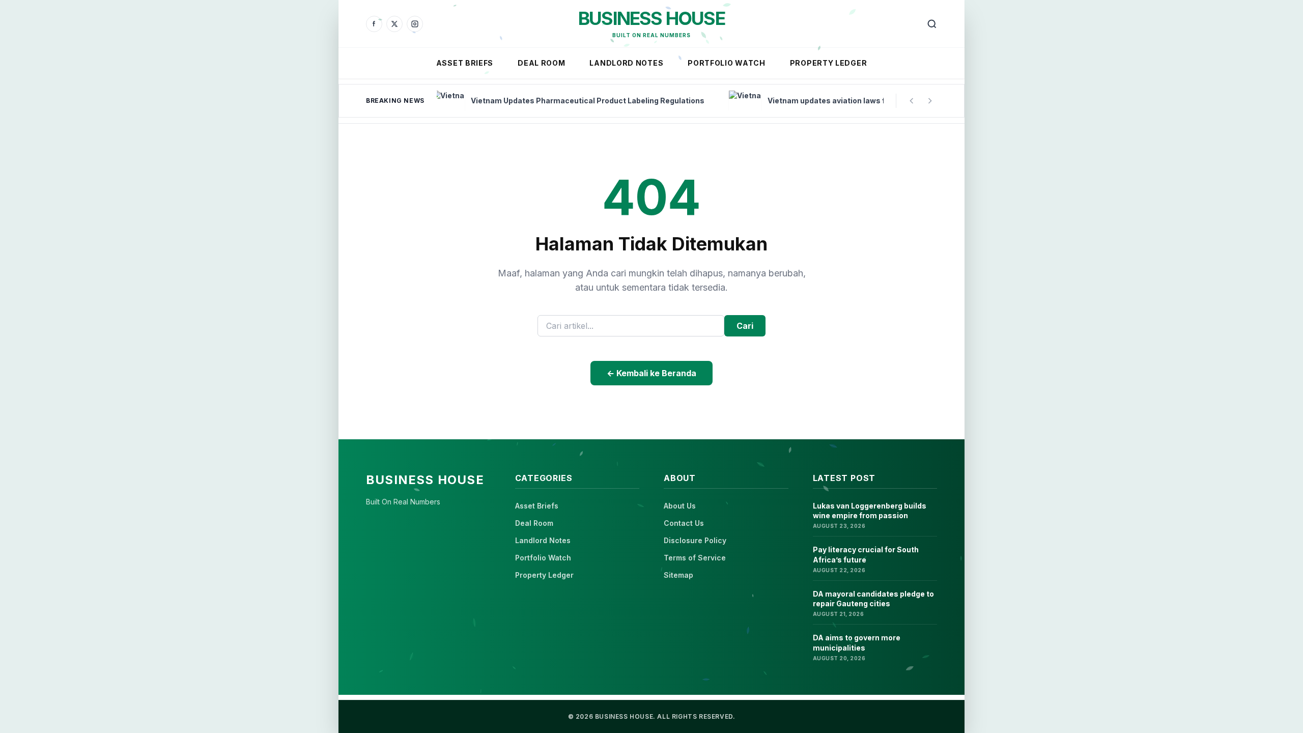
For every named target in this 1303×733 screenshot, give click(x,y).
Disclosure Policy (695, 540)
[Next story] (930, 101)
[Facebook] (374, 24)
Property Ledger (828, 63)
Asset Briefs (464, 63)
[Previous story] (911, 101)
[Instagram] (415, 24)
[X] (394, 24)
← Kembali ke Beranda (651, 373)
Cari (745, 326)
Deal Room (541, 63)
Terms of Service (695, 557)
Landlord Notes (626, 63)
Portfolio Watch (727, 63)
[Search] (932, 24)
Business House (651, 18)
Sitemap (678, 575)
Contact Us (684, 523)
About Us (680, 505)
